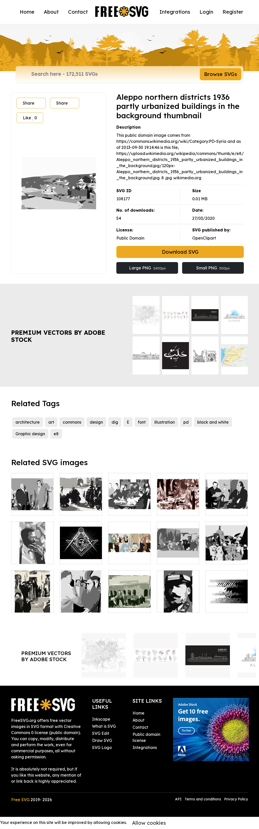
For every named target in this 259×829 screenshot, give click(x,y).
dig (115, 422)
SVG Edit (100, 733)
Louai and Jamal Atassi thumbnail (226, 502)
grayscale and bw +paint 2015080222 (226, 599)
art (51, 422)
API (179, 799)
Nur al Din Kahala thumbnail (81, 599)
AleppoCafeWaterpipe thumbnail (87, 505)
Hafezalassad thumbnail (227, 554)
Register (233, 12)
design (96, 422)
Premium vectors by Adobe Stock (58, 336)
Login (206, 12)
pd (186, 422)
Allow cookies (149, 823)
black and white (213, 422)
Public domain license (146, 737)
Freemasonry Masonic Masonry (81, 551)
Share (28, 103)
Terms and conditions (203, 799)
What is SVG (104, 726)
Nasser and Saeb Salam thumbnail (32, 502)
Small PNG (213, 267)
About (51, 12)
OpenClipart (204, 238)
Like (30, 117)
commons (72, 422)
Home (27, 12)
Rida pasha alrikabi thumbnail (178, 599)
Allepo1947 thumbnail (178, 505)
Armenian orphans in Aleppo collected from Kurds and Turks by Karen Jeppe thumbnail (178, 536)
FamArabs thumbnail (129, 554)
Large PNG (147, 267)
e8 (56, 433)
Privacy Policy (236, 799)
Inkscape (101, 719)
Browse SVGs (220, 74)
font (142, 422)
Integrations (175, 12)
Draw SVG (102, 740)
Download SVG (180, 252)
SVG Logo (102, 747)
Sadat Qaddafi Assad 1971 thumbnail (129, 502)
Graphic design (30, 433)
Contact (78, 12)
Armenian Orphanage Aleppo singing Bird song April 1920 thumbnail (129, 593)
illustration (164, 422)
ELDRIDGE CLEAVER (32, 554)
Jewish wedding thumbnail (32, 599)
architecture (27, 422)
